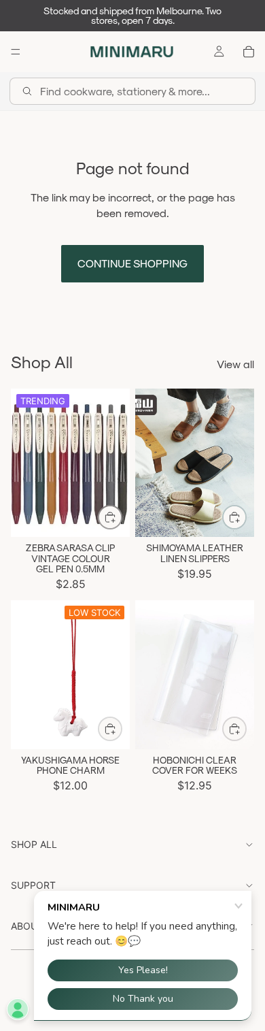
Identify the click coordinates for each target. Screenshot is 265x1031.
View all (235, 363)
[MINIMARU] (132, 51)
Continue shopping (132, 263)
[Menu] (15, 51)
